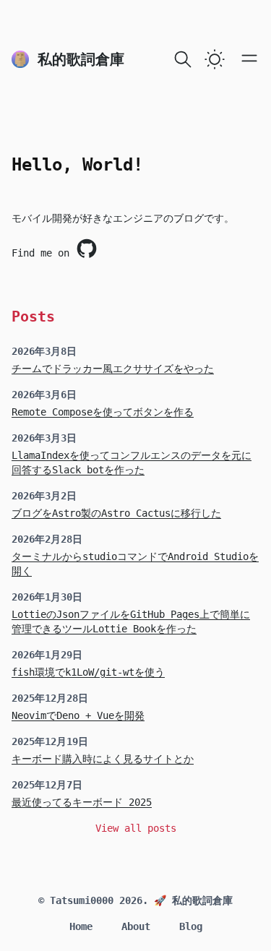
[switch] (215, 59)
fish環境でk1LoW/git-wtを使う (88, 672)
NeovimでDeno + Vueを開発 (78, 715)
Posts (33, 316)
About (135, 926)
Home (81, 926)
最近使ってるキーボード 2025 (82, 802)
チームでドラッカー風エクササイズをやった (113, 368)
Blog (190, 926)
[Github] (86, 248)
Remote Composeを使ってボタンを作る (103, 412)
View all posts (135, 828)
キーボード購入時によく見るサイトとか (103, 759)
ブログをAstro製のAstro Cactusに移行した (116, 513)
